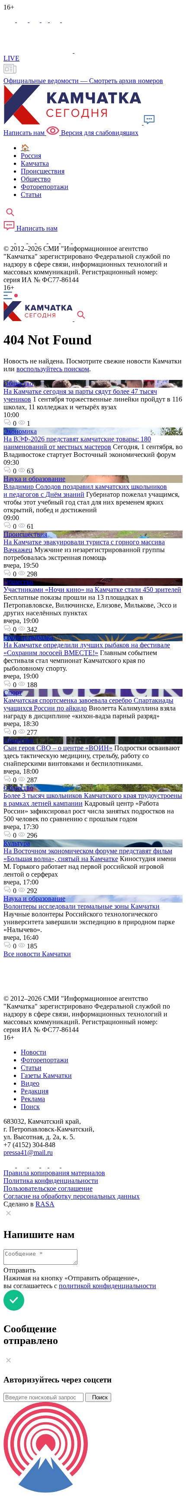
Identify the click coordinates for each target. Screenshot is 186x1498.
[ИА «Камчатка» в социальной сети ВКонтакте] (35, 19)
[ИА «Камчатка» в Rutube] (56, 19)
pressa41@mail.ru (28, 1152)
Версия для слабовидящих (98, 132)
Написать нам (36, 228)
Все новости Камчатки (37, 954)
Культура (16, 843)
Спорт (12, 692)
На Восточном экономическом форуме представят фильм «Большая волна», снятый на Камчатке (87, 854)
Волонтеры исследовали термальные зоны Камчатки (81, 906)
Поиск (98, 1397)
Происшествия (25, 534)
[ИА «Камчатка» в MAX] (10, 19)
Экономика (20, 431)
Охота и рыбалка (28, 637)
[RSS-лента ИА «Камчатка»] (77, 240)
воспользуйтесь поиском (52, 369)
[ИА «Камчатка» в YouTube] (42, 240)
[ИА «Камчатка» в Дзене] (67, 240)
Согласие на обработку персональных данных (71, 1196)
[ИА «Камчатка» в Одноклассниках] (46, 19)
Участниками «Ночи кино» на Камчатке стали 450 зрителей (92, 589)
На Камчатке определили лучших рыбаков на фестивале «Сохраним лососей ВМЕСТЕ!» (86, 648)
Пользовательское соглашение (48, 1188)
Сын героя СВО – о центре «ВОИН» (57, 748)
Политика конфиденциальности (50, 1180)
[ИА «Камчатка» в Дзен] (67, 19)
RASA (45, 1204)
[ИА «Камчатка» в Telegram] (23, 19)
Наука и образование (34, 478)
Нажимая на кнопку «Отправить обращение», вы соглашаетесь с (79, 1281)
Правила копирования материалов (54, 1173)
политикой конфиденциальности (107, 1285)
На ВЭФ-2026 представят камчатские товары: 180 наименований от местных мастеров (77, 442)
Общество (18, 383)
